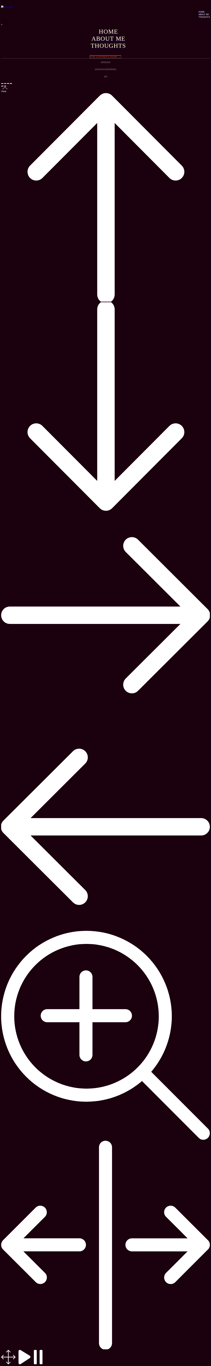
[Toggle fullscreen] (8, 83)
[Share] (5, 83)
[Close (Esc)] (2, 83)
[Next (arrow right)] (5, 86)
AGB (105, 76)
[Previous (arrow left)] (2, 86)
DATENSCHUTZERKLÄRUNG (105, 69)
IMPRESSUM (105, 62)
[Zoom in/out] (11, 83)
